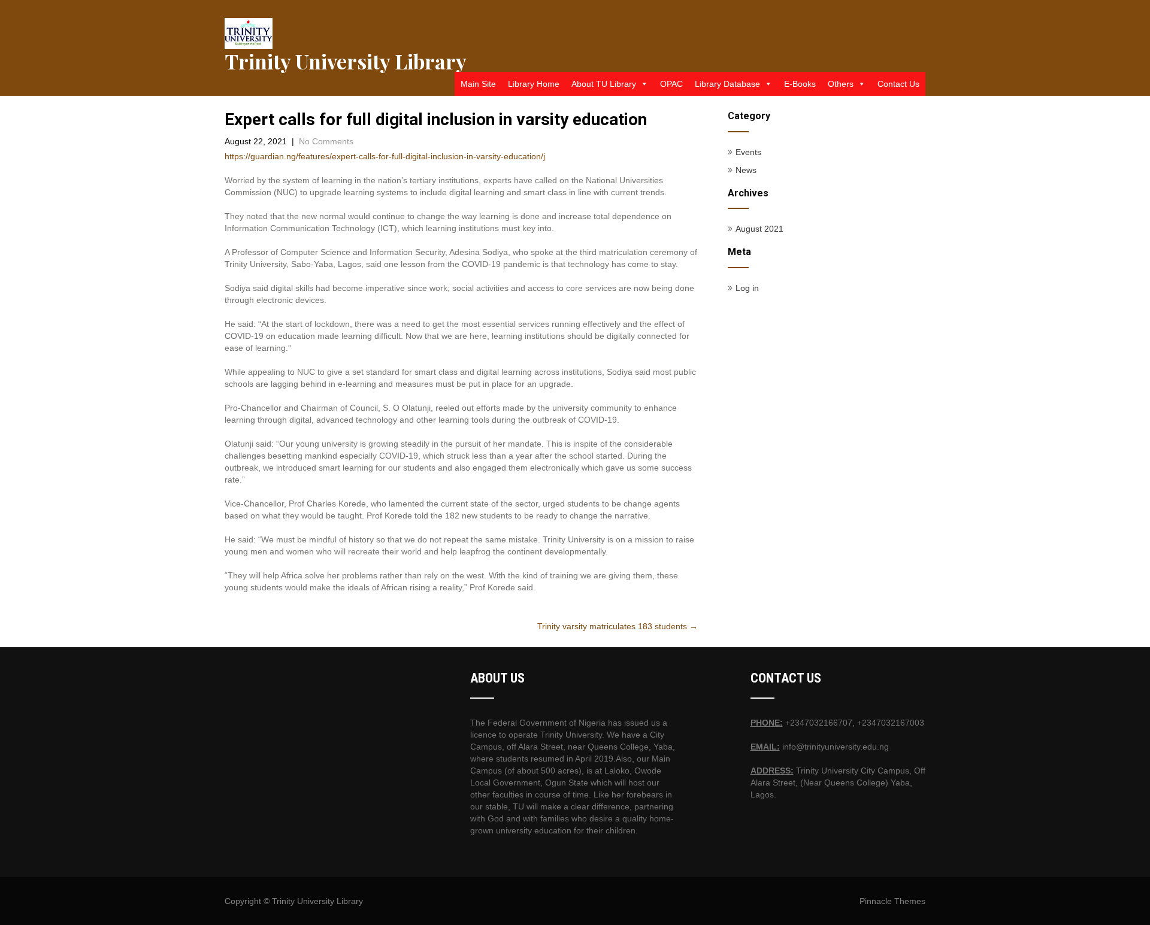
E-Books (800, 84)
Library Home (533, 84)
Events (748, 152)
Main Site (478, 84)
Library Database (727, 84)
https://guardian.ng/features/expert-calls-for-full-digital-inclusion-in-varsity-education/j (385, 156)
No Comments (326, 141)
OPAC (671, 84)
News (746, 170)
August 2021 (759, 228)
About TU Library (603, 84)
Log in (747, 288)
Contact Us (898, 84)
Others (841, 84)
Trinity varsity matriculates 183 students (617, 626)
